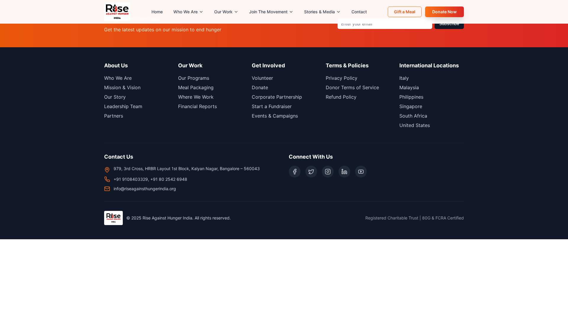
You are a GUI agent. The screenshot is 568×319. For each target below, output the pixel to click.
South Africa (413, 116)
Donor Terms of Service (352, 87)
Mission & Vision (122, 87)
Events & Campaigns (275, 116)
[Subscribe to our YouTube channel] (361, 172)
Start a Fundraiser (272, 106)
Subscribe (449, 23)
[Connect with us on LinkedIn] (344, 172)
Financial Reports (197, 106)
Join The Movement (268, 11)
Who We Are (185, 11)
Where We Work (196, 97)
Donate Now (444, 11)
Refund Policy (341, 97)
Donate (260, 87)
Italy (404, 78)
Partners (113, 116)
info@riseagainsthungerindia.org (145, 188)
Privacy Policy (341, 78)
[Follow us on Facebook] (295, 172)
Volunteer (262, 78)
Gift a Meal (404, 11)
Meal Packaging (196, 87)
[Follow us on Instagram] (328, 172)
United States (414, 125)
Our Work (223, 11)
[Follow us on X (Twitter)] (311, 172)
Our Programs (193, 78)
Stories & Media (319, 11)
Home (157, 11)
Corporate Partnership (277, 97)
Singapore (410, 106)
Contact (359, 11)
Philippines (411, 97)
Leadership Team (123, 106)
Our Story (115, 97)
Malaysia (409, 87)
